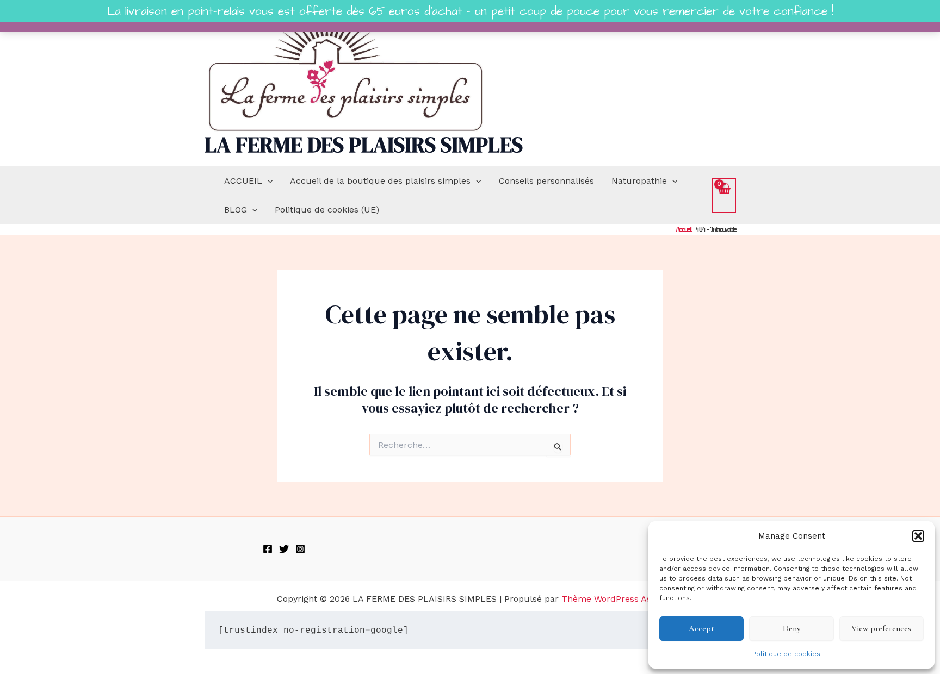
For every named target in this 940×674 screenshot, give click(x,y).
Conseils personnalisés (546, 181)
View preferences (881, 628)
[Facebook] (268, 549)
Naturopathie (639, 181)
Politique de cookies (786, 654)
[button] (918, 536)
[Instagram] (300, 549)
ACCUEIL (243, 181)
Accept (701, 628)
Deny (791, 628)
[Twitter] (284, 549)
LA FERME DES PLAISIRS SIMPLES (364, 144)
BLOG (235, 209)
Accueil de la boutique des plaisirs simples (380, 181)
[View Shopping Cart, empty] (724, 195)
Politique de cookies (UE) (327, 209)
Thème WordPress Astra (612, 599)
